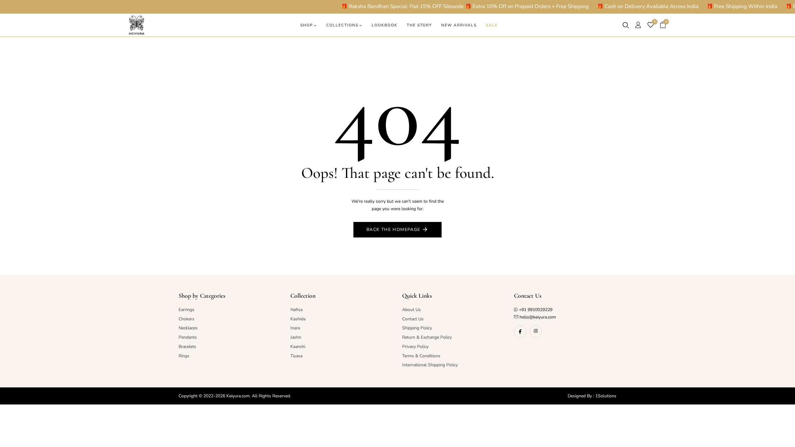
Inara (295, 328)
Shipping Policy (417, 328)
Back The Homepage (393, 230)
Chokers (186, 319)
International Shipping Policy (430, 365)
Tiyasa (296, 356)
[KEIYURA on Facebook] (520, 331)
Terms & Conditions (421, 356)
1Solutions (605, 396)
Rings (184, 356)
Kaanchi (297, 347)
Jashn (295, 337)
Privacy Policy (415, 347)
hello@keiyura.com (537, 317)
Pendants (188, 337)
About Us (411, 310)
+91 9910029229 (535, 310)
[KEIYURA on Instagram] (535, 331)
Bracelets (187, 347)
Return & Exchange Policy (427, 337)
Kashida (298, 319)
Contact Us (413, 319)
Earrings (186, 310)
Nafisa (296, 310)
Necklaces (188, 328)
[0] (650, 25)
